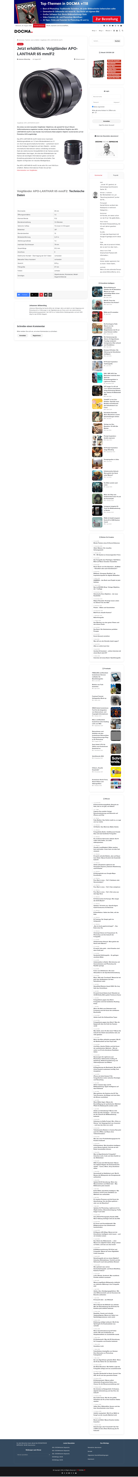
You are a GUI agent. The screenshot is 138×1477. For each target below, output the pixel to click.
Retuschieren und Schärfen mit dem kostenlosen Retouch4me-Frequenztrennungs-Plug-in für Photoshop (100, 735)
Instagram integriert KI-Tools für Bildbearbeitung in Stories (112, 508)
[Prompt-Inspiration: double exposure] (97, 440)
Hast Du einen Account (106, 125)
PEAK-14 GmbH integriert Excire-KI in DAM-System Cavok (112, 520)
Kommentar (98, 175)
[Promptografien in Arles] (97, 464)
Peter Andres (104, 221)
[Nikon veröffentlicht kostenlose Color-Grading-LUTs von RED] (116, 724)
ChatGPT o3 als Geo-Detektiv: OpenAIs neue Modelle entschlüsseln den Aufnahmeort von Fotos (111, 403)
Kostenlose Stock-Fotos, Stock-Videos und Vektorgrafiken (100, 781)
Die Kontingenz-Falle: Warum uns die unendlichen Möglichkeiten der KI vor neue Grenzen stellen (112, 328)
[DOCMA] (23, 31)
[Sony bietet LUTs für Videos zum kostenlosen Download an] (116, 749)
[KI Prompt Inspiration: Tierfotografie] (97, 366)
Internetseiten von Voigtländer (27, 170)
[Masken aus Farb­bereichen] (116, 689)
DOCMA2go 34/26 (57, 1457)
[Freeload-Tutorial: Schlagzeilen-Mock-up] (116, 700)
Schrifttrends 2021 (98, 756)
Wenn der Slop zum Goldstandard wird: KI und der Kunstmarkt (112, 496)
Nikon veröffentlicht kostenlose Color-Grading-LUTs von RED (100, 721)
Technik (27, 40)
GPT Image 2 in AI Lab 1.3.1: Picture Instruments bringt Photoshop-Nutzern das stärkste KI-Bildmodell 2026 (112, 390)
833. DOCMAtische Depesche (61, 1450)
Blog (100, 30)
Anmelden (106, 121)
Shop (93, 30)
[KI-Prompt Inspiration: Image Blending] (97, 452)
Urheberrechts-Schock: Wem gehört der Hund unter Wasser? (111, 473)
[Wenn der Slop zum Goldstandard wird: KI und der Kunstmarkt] (97, 499)
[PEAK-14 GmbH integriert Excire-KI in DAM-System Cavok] (97, 522)
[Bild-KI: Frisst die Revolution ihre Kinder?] (97, 305)
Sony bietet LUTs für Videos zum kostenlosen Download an (100, 746)
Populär (115, 175)
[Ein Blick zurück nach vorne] (97, 487)
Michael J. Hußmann (106, 192)
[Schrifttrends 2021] (116, 760)
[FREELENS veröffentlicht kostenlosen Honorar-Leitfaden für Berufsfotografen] (116, 677)
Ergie (101, 242)
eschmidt (102, 267)
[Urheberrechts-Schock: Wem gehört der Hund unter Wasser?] (97, 475)
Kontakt (90, 1451)
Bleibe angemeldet (99, 107)
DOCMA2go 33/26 (57, 1460)
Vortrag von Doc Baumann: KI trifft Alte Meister (111, 426)
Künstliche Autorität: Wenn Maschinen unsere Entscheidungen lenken (112, 414)
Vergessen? (117, 102)
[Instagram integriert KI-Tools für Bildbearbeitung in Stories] (97, 510)
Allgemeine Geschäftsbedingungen (98, 1455)
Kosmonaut (103, 213)
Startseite (21, 40)
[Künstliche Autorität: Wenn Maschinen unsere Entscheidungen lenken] (97, 417)
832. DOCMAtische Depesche (61, 1453)
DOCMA (81, 1470)
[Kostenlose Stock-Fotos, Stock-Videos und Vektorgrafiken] (116, 784)
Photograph (103, 203)
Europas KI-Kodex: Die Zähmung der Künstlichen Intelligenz (112, 352)
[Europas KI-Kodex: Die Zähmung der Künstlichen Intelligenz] (97, 354)
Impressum (91, 1459)
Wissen (108, 30)
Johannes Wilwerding (24, 59)
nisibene (102, 259)
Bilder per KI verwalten (111, 312)
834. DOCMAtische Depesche (61, 1447)
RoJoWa (102, 232)
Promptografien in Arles (111, 459)
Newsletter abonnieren (94, 1447)
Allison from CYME (105, 250)
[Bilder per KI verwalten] (97, 316)
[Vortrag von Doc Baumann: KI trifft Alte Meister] (97, 428)
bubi (101, 182)
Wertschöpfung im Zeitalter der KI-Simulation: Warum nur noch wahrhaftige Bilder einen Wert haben (112, 291)
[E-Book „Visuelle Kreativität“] (116, 772)
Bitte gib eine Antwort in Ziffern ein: (104, 110)
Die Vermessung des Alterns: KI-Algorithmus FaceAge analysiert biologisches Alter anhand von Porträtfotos (112, 341)
